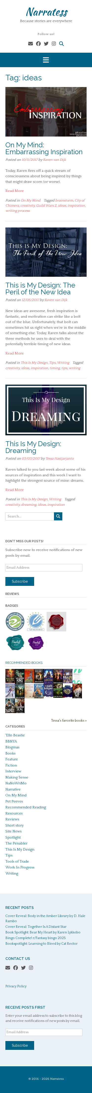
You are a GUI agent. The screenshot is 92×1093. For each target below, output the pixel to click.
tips (64, 368)
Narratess (46, 11)
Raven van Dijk (54, 160)
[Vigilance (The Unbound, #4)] (39, 682)
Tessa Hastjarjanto (59, 459)
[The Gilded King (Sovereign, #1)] (67, 698)
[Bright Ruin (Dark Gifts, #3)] (10, 682)
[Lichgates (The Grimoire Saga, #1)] (58, 697)
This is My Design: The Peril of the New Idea (40, 288)
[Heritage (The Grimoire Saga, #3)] (48, 683)
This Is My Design (34, 363)
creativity (27, 206)
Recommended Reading (25, 807)
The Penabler (16, 843)
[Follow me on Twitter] (46, 44)
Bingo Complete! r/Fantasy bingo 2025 (35, 938)
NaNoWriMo (15, 783)
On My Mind (30, 200)
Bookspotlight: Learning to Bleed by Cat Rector (41, 944)
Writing (63, 363)
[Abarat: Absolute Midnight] (29, 682)
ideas (62, 206)
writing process (17, 211)
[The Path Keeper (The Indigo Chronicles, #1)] (48, 697)
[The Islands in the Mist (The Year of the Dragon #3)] (77, 698)
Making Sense (16, 777)
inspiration (76, 206)
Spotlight (13, 837)
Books (10, 753)
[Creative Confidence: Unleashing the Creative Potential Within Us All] (77, 682)
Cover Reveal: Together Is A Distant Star (35, 927)
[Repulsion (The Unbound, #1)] (58, 683)
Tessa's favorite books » (69, 721)
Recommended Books (23, 663)
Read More (14, 191)
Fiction (11, 765)
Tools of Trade (17, 861)
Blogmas (12, 747)
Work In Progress (19, 867)
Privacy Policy (15, 986)
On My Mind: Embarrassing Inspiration (44, 148)
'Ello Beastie (15, 735)
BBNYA (11, 741)
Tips (52, 363)
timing (55, 368)
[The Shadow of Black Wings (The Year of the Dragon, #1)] (10, 712)
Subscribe (20, 581)
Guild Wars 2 (46, 206)
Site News (13, 831)
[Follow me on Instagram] (54, 44)
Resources (14, 813)
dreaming (28, 505)
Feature (11, 759)
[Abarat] (67, 682)
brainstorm (64, 200)
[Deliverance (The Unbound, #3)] (20, 698)
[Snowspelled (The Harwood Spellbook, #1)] (10, 697)
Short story (14, 825)
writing (74, 368)
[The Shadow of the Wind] (29, 698)
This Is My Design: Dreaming (33, 447)
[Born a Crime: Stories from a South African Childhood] (39, 697)
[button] (46, 60)
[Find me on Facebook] (38, 44)
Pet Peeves (14, 801)
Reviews (12, 819)
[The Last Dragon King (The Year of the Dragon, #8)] (20, 683)
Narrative (13, 789)
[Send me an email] (30, 44)
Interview (13, 771)
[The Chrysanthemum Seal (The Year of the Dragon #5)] (20, 712)
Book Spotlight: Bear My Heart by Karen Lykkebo (42, 932)
